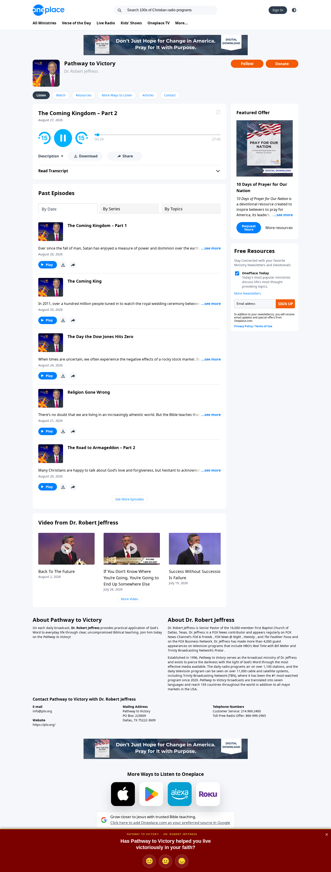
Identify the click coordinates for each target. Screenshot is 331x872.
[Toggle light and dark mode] (294, 10)
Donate (282, 63)
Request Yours (249, 228)
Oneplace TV (158, 22)
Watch (61, 95)
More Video (129, 599)
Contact (170, 95)
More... (181, 22)
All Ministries (44, 22)
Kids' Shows (131, 22)
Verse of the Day (76, 22)
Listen (41, 95)
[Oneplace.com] (48, 10)
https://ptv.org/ (44, 724)
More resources (279, 227)
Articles (148, 95)
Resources (83, 95)
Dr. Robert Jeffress (81, 71)
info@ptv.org (42, 711)
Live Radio (106, 22)
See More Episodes (129, 499)
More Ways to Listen (117, 95)
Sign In (277, 10)
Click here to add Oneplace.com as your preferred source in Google (170, 822)
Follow (247, 63)
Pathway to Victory (90, 63)
